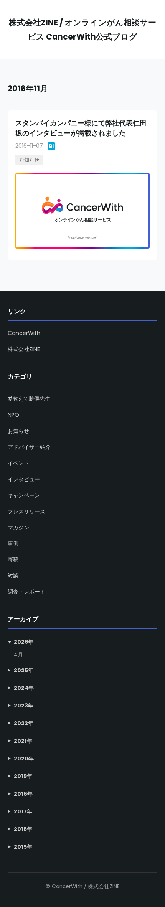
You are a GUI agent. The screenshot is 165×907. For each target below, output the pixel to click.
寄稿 (13, 559)
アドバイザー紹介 (29, 447)
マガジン (18, 527)
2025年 (23, 670)
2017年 (23, 811)
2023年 (23, 705)
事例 (13, 543)
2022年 (23, 723)
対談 (13, 575)
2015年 (23, 847)
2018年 (23, 794)
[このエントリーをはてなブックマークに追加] (51, 146)
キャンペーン (24, 495)
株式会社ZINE (24, 349)
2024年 (24, 688)
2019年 (23, 776)
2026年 (23, 642)
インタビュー (24, 479)
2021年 (23, 741)
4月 (18, 654)
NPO (13, 415)
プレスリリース (26, 511)
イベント (18, 463)
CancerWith (24, 333)
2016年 (23, 829)
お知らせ (29, 160)
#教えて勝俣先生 (29, 398)
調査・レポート (26, 591)
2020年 (24, 758)
